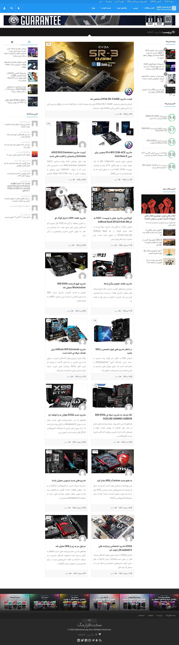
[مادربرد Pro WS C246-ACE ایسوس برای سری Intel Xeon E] (112, 133)
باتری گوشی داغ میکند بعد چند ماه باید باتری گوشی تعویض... (17, 164)
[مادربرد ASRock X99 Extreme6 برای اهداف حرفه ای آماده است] (66, 330)
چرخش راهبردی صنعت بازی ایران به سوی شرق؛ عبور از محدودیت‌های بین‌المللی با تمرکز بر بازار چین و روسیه (15, 52)
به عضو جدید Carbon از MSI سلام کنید (114, 481)
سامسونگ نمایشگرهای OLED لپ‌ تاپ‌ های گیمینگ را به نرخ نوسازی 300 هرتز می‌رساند (154, 66)
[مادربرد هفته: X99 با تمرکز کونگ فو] (66, 199)
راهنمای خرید (122, 8)
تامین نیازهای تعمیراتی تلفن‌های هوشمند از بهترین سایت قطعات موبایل (15, 64)
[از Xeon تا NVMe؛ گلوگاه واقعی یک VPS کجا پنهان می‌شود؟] (33, 101)
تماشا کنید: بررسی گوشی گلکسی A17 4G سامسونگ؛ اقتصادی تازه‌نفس (154, 154)
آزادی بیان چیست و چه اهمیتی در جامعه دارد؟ (154, 261)
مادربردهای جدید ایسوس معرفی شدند (69, 481)
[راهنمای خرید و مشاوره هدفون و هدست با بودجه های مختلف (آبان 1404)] (164, 602)
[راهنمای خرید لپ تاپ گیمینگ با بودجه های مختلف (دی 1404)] (15, 602)
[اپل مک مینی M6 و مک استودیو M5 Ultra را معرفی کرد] (170, 91)
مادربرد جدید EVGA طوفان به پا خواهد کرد (67, 415)
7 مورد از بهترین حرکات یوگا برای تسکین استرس (153, 252)
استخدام (141, 615)
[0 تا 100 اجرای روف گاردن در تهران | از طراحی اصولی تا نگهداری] (169, 242)
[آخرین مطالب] (29, 42)
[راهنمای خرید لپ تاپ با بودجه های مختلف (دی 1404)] (44, 602)
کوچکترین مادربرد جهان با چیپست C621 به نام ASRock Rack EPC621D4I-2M (113, 220)
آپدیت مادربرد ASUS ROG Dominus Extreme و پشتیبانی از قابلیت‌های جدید (67, 154)
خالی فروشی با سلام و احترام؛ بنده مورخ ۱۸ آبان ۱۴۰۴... (18, 175)
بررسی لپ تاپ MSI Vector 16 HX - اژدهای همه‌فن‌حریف (154, 166)
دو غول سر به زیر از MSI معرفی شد (71, 546)
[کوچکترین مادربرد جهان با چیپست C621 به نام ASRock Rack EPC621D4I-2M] (112, 199)
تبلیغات (150, 615)
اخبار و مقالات (149, 8)
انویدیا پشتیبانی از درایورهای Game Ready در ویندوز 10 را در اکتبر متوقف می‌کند (15, 89)
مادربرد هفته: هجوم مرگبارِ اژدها (118, 284)
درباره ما (159, 615)
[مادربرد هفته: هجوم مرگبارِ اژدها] (112, 264)
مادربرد (117, 114)
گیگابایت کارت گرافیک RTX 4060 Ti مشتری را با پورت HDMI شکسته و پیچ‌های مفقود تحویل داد (153, 54)
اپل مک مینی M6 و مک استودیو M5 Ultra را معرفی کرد (153, 91)
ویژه (93, 8)
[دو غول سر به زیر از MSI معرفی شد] (66, 527)
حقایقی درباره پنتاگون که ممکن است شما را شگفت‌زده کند (152, 232)
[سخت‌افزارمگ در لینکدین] (78, 640)
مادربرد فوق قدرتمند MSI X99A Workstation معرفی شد (71, 285)
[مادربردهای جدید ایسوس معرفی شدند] (66, 461)
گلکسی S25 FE (155, 1)
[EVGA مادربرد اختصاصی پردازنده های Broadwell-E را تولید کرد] (112, 527)
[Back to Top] (89, 620)
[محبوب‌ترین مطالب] (12, 42)
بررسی (135, 8)
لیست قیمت (106, 8)
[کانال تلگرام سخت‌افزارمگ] (93, 640)
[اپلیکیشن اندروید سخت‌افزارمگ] (96, 640)
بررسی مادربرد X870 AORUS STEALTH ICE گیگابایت (157, 142)
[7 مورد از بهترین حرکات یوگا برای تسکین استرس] (169, 252)
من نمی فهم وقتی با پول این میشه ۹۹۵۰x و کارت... (18, 135)
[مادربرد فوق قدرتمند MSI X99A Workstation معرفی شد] (66, 264)
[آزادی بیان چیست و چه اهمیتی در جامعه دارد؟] (169, 261)
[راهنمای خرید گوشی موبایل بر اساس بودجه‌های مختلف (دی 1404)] (104, 602)
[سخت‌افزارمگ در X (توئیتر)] (82, 640)
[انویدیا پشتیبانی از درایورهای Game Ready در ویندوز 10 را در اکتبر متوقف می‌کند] (33, 89)
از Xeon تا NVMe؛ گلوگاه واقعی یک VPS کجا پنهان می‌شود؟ (15, 101)
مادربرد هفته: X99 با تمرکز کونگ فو (70, 218)
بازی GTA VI (169, 1)
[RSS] (100, 640)
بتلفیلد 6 (109, 1)
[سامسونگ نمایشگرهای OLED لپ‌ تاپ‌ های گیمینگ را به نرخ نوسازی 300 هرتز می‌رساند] (170, 67)
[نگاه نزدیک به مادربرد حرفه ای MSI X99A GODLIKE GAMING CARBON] (112, 396)
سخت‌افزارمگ (170, 615)
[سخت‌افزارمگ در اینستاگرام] (89, 640)
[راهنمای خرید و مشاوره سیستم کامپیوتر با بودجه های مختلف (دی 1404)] (134, 602)
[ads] (89, 20)
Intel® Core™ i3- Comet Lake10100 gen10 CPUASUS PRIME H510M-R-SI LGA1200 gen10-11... (18, 187)
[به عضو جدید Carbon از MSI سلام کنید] (112, 461)
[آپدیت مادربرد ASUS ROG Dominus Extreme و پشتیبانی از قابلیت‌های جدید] (66, 133)
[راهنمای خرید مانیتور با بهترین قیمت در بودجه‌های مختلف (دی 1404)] (74, 602)
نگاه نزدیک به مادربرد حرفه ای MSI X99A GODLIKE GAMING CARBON (113, 417)
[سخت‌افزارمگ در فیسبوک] (86, 640)
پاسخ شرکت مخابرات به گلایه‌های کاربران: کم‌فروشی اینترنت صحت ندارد (153, 79)
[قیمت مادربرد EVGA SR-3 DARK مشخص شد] (89, 67)
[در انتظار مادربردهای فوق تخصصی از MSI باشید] (112, 330)
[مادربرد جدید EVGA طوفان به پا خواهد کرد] (66, 396)
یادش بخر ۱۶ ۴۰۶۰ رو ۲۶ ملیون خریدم (17, 217)
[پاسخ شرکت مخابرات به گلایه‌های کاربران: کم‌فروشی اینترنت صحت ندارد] (170, 79)
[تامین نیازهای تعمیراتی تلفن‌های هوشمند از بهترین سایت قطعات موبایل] (33, 65)
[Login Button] (4, 8)
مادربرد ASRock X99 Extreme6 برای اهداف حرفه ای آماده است (68, 351)
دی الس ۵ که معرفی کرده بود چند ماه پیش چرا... (17, 146)
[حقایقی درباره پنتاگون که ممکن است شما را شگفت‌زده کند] (169, 232)
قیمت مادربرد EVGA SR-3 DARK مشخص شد (111, 99)
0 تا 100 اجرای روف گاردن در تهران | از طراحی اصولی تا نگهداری (152, 242)
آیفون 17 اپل (119, 1)
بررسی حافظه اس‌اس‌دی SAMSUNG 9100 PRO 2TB (154, 129)
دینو (101, 1)
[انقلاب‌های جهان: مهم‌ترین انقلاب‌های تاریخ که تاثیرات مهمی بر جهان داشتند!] (158, 204)
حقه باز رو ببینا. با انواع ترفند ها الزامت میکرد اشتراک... (17, 125)
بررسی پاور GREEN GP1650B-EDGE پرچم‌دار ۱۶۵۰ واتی (156, 117)
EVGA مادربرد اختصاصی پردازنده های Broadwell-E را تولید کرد (115, 548)
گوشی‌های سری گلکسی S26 (137, 1)
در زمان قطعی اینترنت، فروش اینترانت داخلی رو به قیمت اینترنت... (17, 200)
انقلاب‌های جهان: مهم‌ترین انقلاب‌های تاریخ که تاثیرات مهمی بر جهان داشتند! (159, 217)
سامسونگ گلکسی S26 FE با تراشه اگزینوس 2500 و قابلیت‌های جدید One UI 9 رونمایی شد (16, 77)
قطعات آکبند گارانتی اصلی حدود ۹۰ (18, 155)
